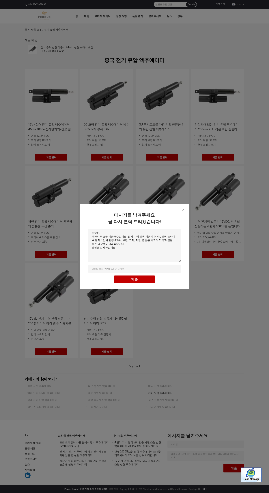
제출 (134, 279)
